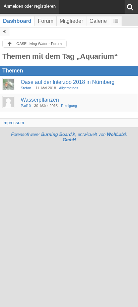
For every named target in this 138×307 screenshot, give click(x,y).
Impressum (13, 122)
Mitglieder (71, 21)
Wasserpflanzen (40, 100)
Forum (45, 21)
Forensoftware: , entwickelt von (69, 137)
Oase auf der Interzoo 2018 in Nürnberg (68, 82)
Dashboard (17, 21)
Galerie (98, 21)
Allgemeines (68, 88)
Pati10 (26, 106)
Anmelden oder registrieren (30, 6)
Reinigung (69, 106)
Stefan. (26, 88)
